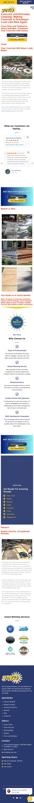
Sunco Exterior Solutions (13, 138)
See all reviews (10, 144)
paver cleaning (6, 111)
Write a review (19, 144)
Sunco (18, 568)
